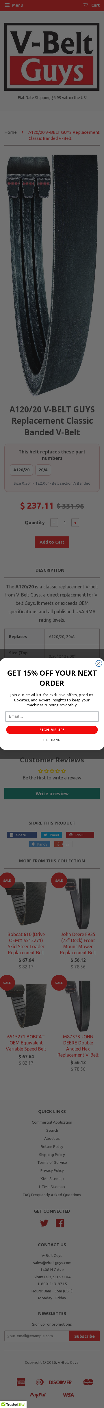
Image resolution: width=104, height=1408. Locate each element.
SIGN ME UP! (52, 729)
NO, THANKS (52, 740)
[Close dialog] (99, 663)
